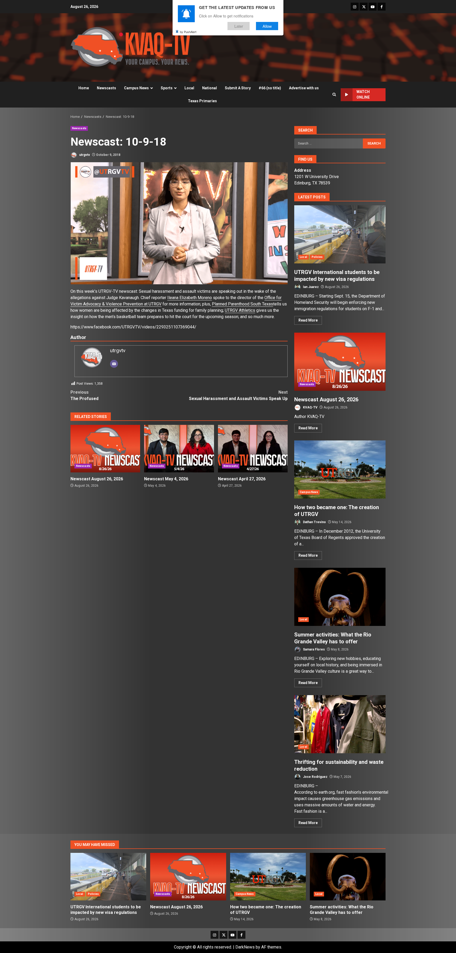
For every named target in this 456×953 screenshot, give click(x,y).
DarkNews (245, 947)
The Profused (84, 395)
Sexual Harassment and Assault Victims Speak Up (238, 395)
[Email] (114, 364)
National (209, 88)
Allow (267, 26)
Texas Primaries (202, 101)
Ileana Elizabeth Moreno (189, 297)
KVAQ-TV (309, 407)
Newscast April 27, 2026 (253, 448)
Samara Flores (313, 649)
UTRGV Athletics (240, 310)
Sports (167, 88)
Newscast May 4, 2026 (179, 448)
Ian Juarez (310, 287)
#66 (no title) (270, 88)
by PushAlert (188, 32)
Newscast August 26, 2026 (105, 448)
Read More (308, 320)
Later (238, 26)
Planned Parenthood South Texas (242, 303)
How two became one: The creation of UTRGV (340, 469)
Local (189, 88)
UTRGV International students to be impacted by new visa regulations (340, 234)
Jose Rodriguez (314, 777)
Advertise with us (304, 88)
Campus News (136, 88)
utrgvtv (84, 155)
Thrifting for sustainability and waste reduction (340, 724)
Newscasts (106, 88)
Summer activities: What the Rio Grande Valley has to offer (340, 597)
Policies (317, 256)
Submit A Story (238, 88)
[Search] (334, 95)
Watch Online (363, 94)
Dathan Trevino (314, 522)
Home (83, 88)
